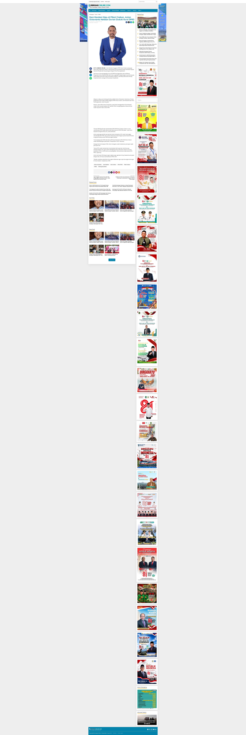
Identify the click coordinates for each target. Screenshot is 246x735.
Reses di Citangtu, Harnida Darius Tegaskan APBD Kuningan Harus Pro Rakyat (127, 210)
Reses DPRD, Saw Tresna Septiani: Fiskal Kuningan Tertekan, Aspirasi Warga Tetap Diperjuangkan (112, 210)
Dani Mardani (106, 164)
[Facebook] (109, 172)
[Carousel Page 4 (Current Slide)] (149, 723)
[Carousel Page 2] (146, 723)
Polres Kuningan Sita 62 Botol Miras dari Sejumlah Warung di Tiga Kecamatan (148, 59)
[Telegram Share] (131, 22)
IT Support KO (109, 733)
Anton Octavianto (97, 164)
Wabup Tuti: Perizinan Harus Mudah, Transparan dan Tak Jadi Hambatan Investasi (147, 63)
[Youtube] (116, 172)
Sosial (93, 22)
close (86, 4)
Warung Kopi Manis (102, 166)
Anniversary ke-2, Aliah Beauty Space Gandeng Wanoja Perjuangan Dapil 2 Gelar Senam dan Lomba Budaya (112, 255)
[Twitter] (111, 172)
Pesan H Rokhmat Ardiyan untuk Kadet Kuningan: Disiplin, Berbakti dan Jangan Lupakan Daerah (96, 210)
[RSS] (119, 172)
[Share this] (126, 22)
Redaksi (114, 733)
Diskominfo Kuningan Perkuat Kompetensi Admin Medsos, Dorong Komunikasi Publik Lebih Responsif (146, 52)
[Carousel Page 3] (147, 723)
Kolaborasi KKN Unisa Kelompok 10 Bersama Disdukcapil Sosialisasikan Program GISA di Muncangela (125, 177)
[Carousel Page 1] (144, 723)
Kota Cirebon (113, 164)
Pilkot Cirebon (127, 164)
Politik (90, 22)
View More (112, 259)
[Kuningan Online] (99, 6)
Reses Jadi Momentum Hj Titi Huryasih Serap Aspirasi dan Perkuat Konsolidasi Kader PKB (99, 186)
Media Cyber (120, 733)
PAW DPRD (120, 164)
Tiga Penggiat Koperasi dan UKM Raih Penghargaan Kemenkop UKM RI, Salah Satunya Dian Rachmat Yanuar (102, 177)
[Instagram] (114, 172)
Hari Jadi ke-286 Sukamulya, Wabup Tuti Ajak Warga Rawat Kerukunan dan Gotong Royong (148, 45)
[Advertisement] (114, 89)
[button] (156, 2)
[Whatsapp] (133, 22)
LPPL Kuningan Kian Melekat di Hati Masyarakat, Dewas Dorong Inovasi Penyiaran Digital (146, 721)
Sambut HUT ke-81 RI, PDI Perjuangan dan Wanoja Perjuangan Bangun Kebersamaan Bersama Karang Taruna (100, 194)
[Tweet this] (129, 22)
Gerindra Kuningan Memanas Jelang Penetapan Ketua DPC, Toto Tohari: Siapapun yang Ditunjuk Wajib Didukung (122, 186)
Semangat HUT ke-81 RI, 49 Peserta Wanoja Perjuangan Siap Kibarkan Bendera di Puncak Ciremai (122, 190)
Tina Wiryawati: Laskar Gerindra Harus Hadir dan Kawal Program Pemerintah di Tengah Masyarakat (100, 190)
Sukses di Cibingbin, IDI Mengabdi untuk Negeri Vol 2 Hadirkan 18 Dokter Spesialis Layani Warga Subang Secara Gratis (147, 30)
